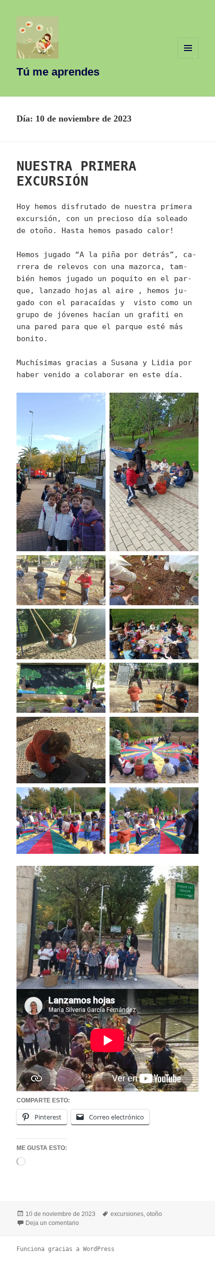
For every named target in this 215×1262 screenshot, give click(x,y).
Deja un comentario (52, 1222)
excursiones (127, 1213)
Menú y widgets (188, 58)
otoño (154, 1213)
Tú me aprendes (58, 72)
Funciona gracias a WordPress (65, 1248)
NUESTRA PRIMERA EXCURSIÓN (76, 174)
